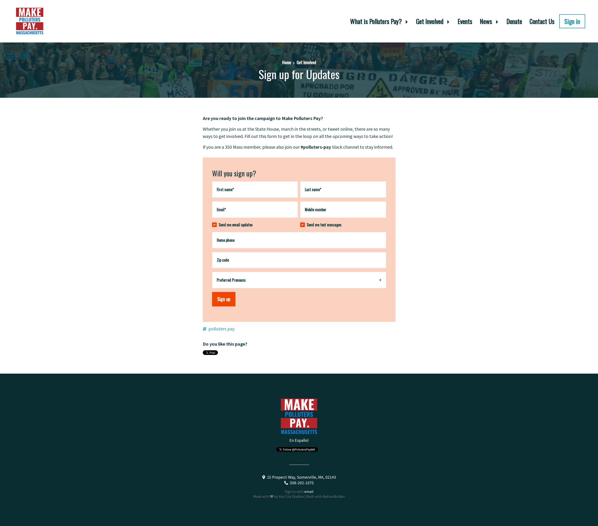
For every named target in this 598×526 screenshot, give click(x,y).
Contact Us (542, 21)
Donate (514, 21)
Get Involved (430, 21)
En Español (299, 440)
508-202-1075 (302, 482)
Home (286, 62)
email (308, 491)
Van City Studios (291, 496)
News (487, 21)
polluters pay (221, 329)
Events (465, 21)
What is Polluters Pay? (376, 21)
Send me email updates (236, 225)
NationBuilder (334, 496)
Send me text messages (324, 225)
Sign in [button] (572, 21)
